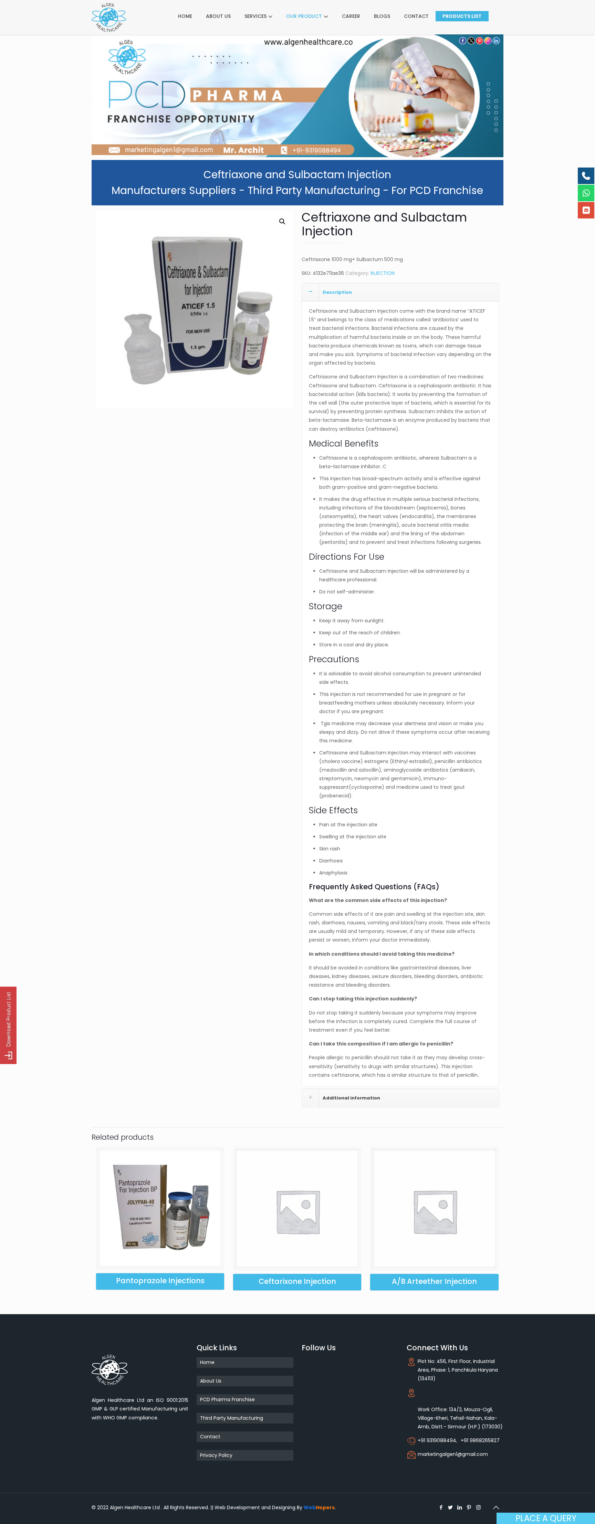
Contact (210, 1436)
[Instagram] (478, 1507)
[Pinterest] (469, 1507)
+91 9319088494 (437, 1440)
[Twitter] (450, 1507)
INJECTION (382, 273)
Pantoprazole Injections (160, 1281)
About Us (210, 1380)
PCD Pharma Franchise (227, 1399)
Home (207, 1362)
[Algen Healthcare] (109, 17)
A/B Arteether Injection (434, 1281)
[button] (282, 221)
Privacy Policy (216, 1455)
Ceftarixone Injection (297, 1281)
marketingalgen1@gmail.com (453, 1454)
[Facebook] (441, 1507)
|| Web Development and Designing (252, 1507)
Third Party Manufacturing (231, 1418)
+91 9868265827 (480, 1440)
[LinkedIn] (459, 1507)
